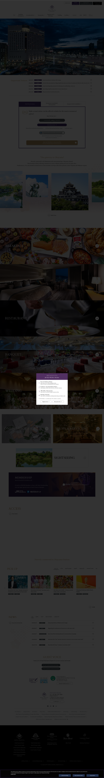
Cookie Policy (13, 774)
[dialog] (52, 774)
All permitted (92, 775)
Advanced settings (65, 775)
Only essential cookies (79, 775)
